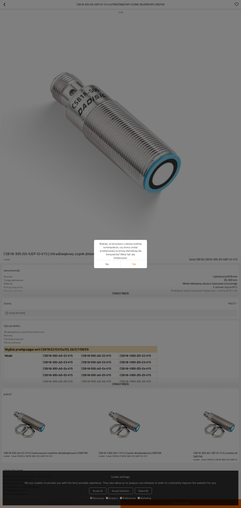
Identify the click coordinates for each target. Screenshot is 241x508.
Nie (107, 264)
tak (134, 264)
